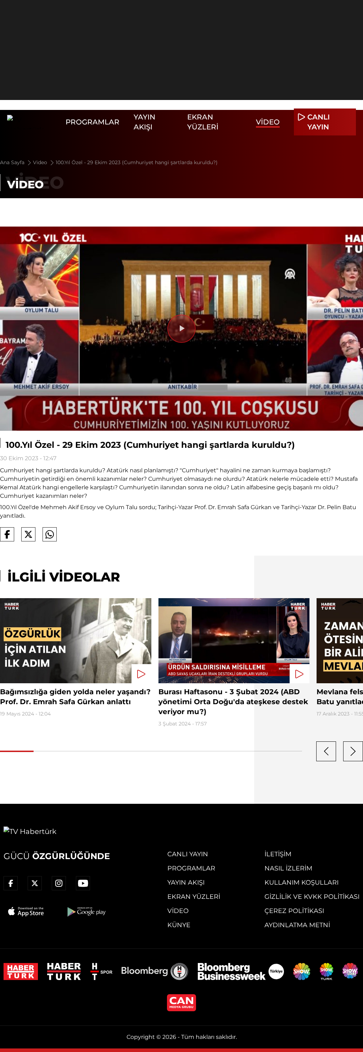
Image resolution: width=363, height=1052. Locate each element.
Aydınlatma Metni (297, 925)
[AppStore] (26, 912)
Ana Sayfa (13, 162)
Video (268, 122)
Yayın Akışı (186, 882)
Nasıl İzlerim (288, 868)
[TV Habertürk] (32, 122)
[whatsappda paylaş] (50, 534)
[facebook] (11, 883)
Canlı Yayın (187, 854)
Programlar (92, 122)
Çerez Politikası (294, 911)
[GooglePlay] (85, 912)
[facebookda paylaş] (7, 534)
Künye (178, 925)
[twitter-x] (35, 883)
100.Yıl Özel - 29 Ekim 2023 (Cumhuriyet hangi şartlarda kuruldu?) (137, 162)
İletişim (277, 854)
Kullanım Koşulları (301, 882)
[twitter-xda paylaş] (28, 534)
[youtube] (83, 883)
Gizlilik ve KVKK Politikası (311, 897)
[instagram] (59, 883)
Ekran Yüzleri (193, 897)
